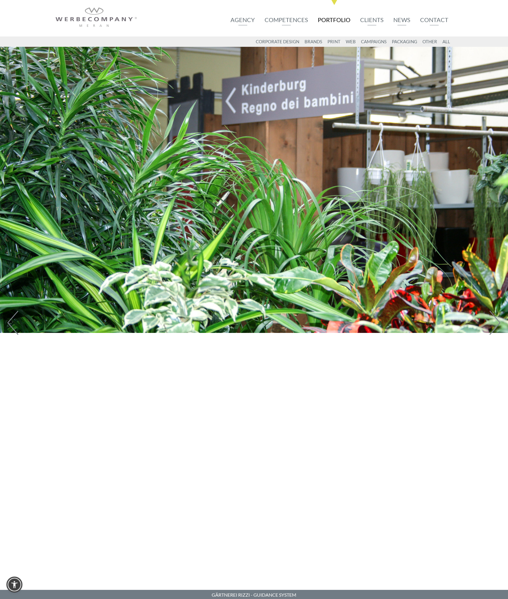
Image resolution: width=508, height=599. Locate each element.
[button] (14, 584)
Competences (286, 19)
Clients (372, 19)
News (401, 19)
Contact (434, 19)
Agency (242, 19)
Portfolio (334, 19)
